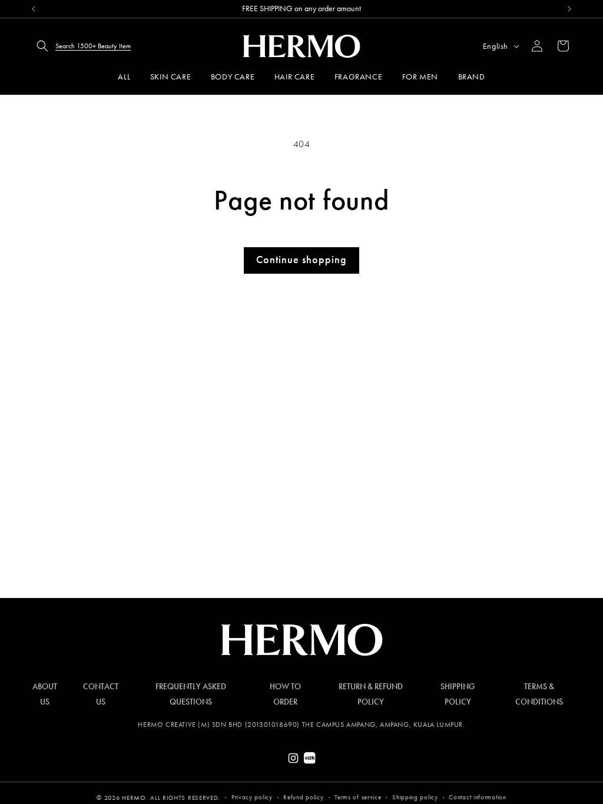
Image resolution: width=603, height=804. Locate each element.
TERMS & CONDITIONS (539, 694)
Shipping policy (415, 797)
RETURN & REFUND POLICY (371, 694)
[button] (80, 46)
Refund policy (303, 797)
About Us (44, 694)
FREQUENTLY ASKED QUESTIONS (190, 694)
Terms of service (357, 797)
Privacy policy (252, 797)
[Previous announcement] (34, 9)
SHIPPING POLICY (457, 694)
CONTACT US (100, 694)
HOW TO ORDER (285, 694)
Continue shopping (301, 259)
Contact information (477, 797)
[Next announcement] (569, 9)
